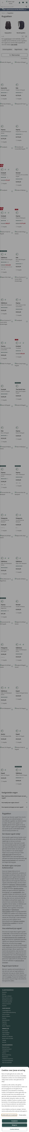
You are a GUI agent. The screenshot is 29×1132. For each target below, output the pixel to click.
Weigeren (14, 1125)
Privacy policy (22, 1115)
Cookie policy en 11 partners (9, 1115)
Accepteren (14, 1121)
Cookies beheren (14, 1129)
